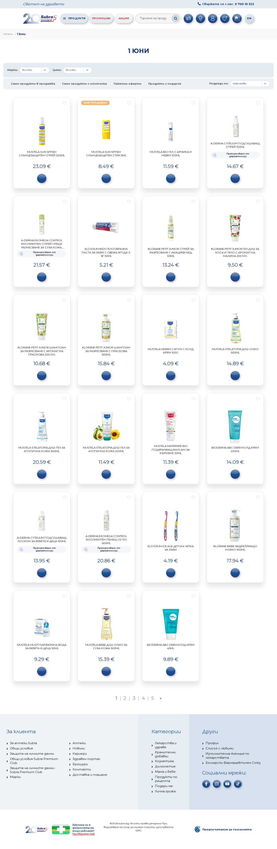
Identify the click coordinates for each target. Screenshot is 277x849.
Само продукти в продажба (33, 83)
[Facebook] (206, 784)
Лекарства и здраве (165, 745)
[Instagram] (217, 784)
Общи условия (21, 748)
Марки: (12, 69)
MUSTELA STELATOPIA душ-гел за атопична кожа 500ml (41, 449)
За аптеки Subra (23, 743)
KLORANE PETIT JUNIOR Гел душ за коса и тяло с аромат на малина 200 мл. (235, 252)
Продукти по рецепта (166, 779)
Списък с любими (219, 748)
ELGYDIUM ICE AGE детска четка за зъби (171, 548)
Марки (15, 777)
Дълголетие (165, 766)
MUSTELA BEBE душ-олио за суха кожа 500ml (106, 646)
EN (249, 18)
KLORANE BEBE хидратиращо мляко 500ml (235, 548)
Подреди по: (219, 83)
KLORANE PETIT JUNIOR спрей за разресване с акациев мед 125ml (171, 252)
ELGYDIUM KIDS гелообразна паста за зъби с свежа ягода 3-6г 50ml (106, 252)
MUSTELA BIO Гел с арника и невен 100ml (171, 153)
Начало (8, 33)
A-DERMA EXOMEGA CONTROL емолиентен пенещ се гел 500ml (106, 539)
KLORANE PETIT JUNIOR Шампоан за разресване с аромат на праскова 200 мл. (42, 351)
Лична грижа (165, 791)
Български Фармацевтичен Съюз (233, 763)
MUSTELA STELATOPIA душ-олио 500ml (235, 350)
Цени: (57, 69)
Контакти (82, 769)
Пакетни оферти (127, 83)
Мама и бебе (165, 771)
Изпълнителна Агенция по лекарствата (227, 756)
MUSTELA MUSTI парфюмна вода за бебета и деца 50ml (42, 646)
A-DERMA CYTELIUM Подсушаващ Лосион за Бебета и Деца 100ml (42, 539)
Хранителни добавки (165, 754)
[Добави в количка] (42, 178)
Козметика (164, 761)
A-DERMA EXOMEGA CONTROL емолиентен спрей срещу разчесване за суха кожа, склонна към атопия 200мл (41, 246)
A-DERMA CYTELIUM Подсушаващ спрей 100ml (235, 145)
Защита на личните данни (32, 753)
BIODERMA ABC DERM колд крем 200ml (235, 449)
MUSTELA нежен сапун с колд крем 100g (171, 350)
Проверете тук (83, 833)
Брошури (80, 764)
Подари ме (164, 786)
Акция (123, 18)
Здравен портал (86, 759)
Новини (79, 748)
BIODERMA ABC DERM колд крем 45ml (170, 646)
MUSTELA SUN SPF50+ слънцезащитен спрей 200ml (42, 153)
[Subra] (40, 18)
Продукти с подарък (164, 83)
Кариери (80, 753)
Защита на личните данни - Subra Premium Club (33, 770)
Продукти (76, 18)
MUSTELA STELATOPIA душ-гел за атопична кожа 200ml (106, 449)
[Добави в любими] (64, 103)
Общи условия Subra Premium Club (34, 761)
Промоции (101, 18)
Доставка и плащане (90, 775)
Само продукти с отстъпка (84, 83)
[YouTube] (227, 784)
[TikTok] (238, 784)
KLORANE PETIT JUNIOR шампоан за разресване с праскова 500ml (106, 351)
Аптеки (79, 743)
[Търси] (176, 18)
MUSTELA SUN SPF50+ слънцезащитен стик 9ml (106, 153)
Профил (212, 743)
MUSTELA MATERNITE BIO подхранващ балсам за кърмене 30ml (171, 449)
